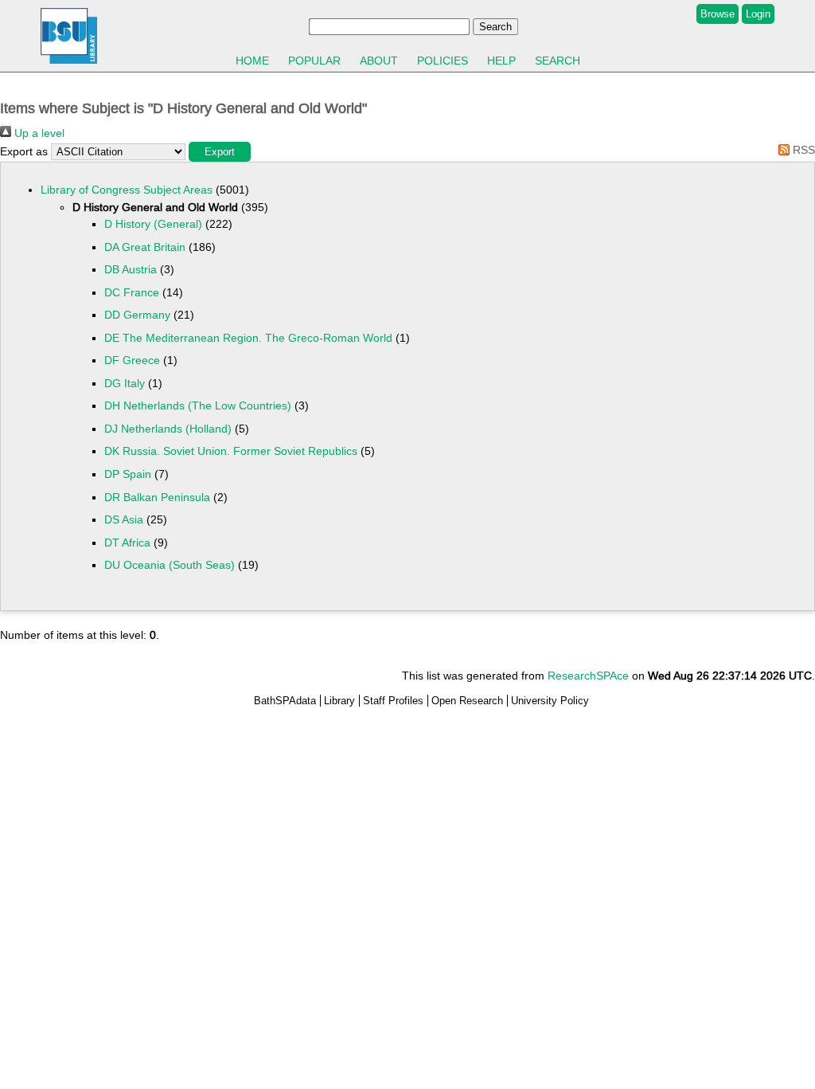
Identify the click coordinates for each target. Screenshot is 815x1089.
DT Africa (127, 542)
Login (758, 14)
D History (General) (153, 223)
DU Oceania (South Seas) (169, 564)
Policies (442, 60)
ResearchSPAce (588, 675)
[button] (220, 152)
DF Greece (132, 360)
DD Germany (137, 314)
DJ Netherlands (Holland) (168, 428)
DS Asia (123, 519)
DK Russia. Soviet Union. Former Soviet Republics (230, 451)
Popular (314, 60)
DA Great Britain (144, 247)
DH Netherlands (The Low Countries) (197, 405)
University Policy (550, 701)
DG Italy (124, 383)
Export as (24, 151)
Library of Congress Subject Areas (127, 189)
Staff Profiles (393, 701)
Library (339, 701)
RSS (802, 149)
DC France (131, 292)
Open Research (467, 701)
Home (252, 60)
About (379, 60)
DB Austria (130, 269)
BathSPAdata (285, 701)
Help (501, 60)
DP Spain (127, 474)
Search (557, 60)
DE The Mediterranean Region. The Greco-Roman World (248, 337)
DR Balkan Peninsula (157, 497)
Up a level (37, 133)
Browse (717, 14)
